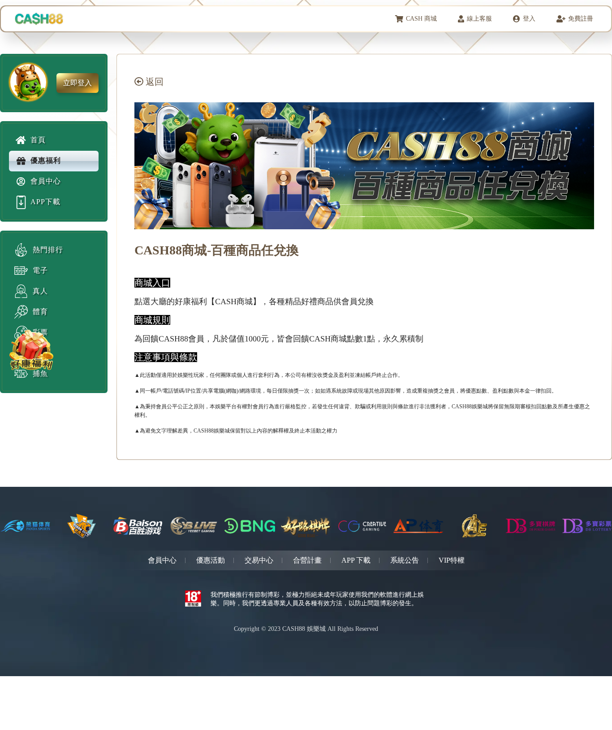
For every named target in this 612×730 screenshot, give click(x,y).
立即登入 (77, 83)
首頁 (38, 140)
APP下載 (45, 201)
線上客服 (479, 18)
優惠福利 (45, 160)
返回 (153, 82)
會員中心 (45, 181)
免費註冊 (580, 18)
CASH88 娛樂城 (304, 628)
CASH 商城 (421, 18)
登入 (529, 18)
